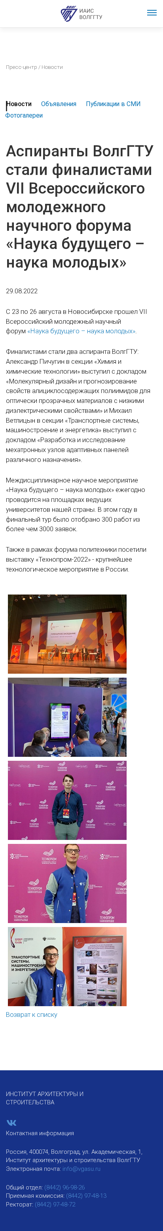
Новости (19, 104)
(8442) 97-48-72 (55, 1204)
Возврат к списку (31, 1014)
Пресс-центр (21, 67)
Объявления (58, 104)
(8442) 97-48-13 (86, 1195)
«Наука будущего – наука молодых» (81, 331)
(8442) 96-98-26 (64, 1187)
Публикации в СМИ (113, 104)
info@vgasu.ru (81, 1168)
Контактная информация (40, 1133)
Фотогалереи (24, 115)
